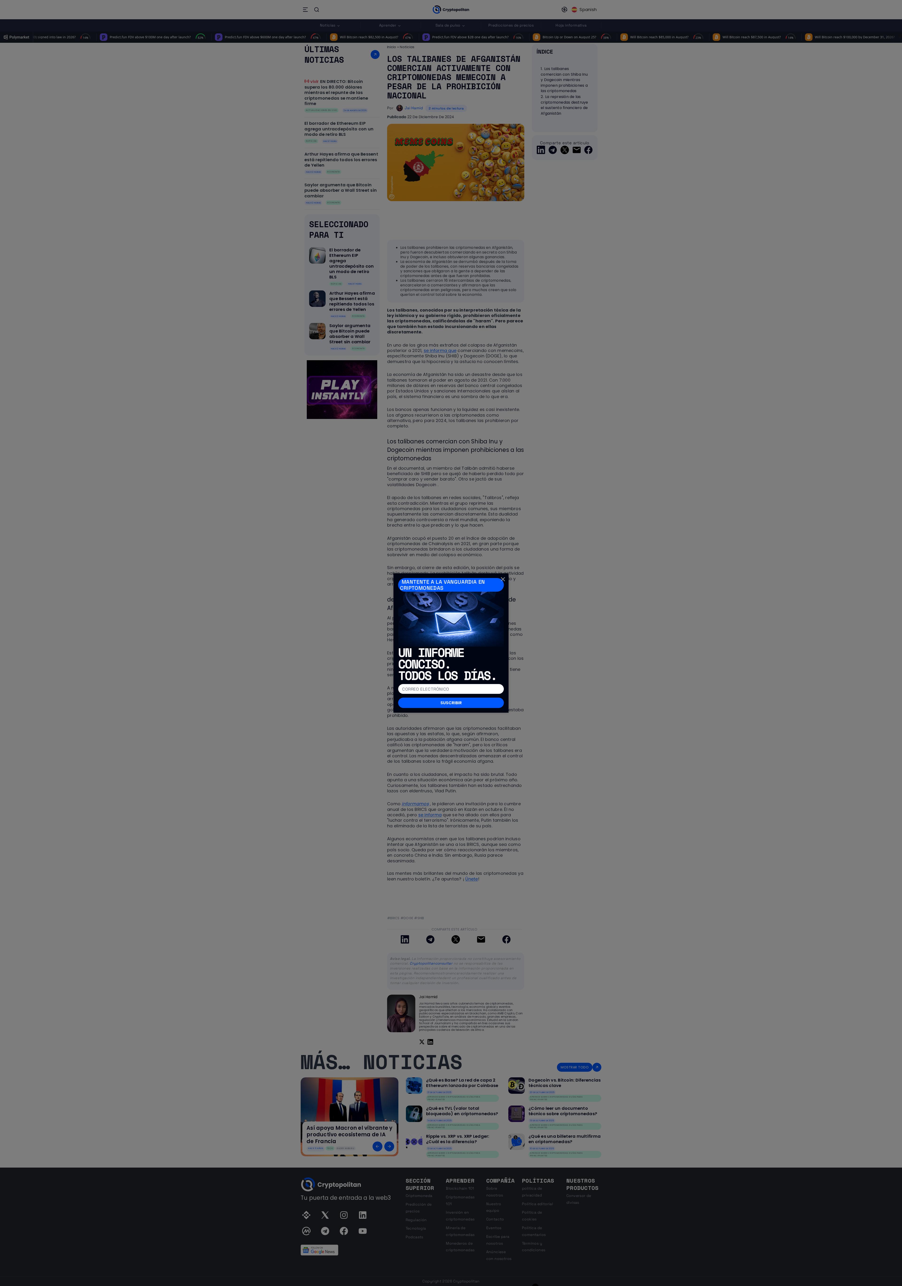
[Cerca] (502, 579)
